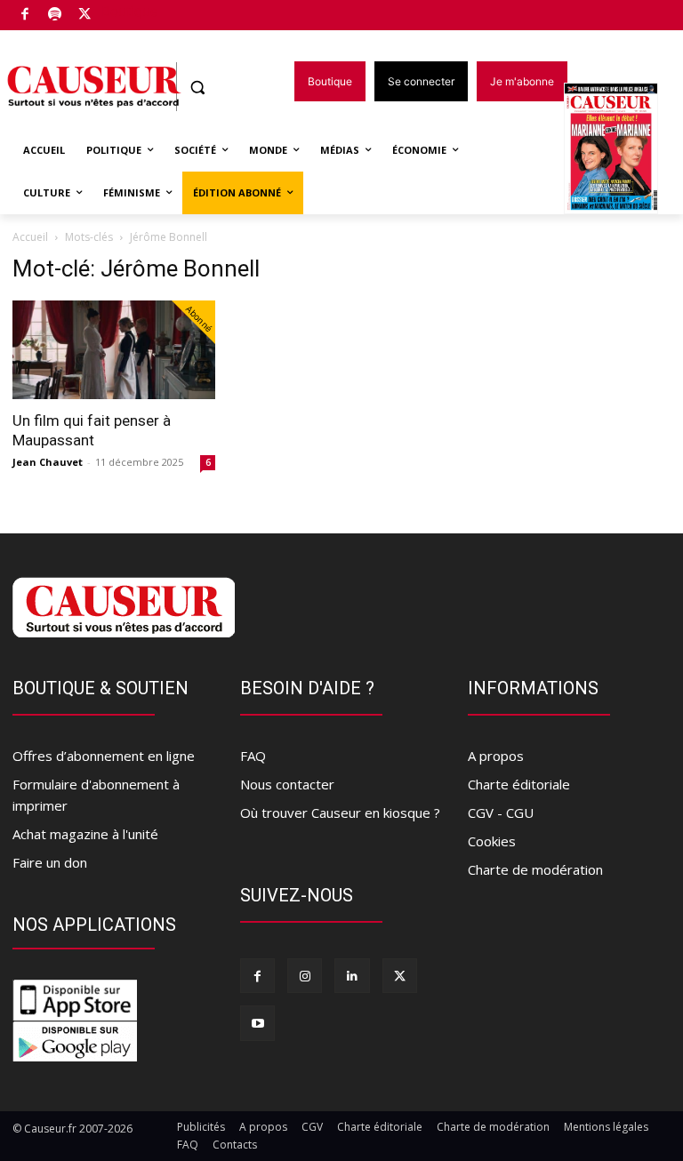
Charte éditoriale (519, 784)
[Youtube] (257, 1022)
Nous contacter (287, 784)
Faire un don (49, 862)
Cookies (492, 841)
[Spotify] (55, 15)
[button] (198, 87)
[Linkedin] (351, 975)
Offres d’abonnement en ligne (103, 756)
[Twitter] (85, 15)
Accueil (30, 236)
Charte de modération (535, 869)
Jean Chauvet (47, 461)
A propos (496, 756)
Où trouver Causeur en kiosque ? (340, 812)
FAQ (253, 756)
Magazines (621, 149)
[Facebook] (25, 15)
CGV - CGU (501, 812)
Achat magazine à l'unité (85, 834)
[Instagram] (304, 975)
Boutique (129, 11)
